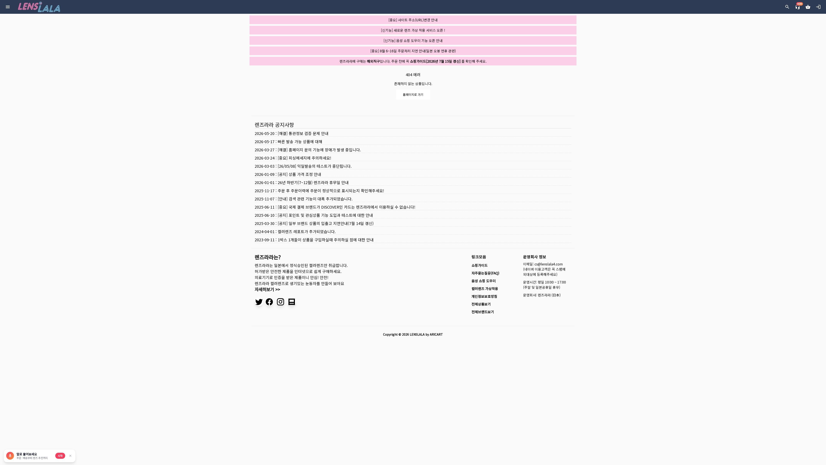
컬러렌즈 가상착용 (485, 288)
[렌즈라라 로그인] (818, 7)
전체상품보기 (481, 304)
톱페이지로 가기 (413, 94)
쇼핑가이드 (480, 265)
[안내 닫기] (70, 455)
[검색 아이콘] (787, 7)
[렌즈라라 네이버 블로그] (291, 302)
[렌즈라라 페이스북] (269, 302)
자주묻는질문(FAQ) (485, 273)
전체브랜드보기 (483, 311)
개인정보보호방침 (484, 296)
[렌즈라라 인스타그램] (280, 302)
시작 (60, 455)
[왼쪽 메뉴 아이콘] (8, 7)
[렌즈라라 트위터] (259, 302)
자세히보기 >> (267, 289)
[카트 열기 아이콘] (808, 7)
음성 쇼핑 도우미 (484, 280)
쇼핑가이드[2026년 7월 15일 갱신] (435, 61)
